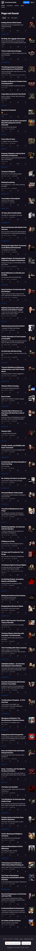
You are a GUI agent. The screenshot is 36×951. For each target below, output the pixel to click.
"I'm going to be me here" (8, 250)
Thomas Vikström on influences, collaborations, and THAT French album (12, 369)
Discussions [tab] (14, 18)
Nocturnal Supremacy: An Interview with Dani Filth (13, 895)
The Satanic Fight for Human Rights (13, 565)
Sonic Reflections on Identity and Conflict (13, 274)
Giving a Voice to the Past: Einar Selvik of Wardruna (12, 818)
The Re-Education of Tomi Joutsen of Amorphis (13, 337)
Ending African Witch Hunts (11, 22)
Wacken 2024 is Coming (10, 386)
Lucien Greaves (21, 75)
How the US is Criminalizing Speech (11, 174)
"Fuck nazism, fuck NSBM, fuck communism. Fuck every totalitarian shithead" (11, 705)
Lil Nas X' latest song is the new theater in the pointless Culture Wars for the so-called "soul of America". (13, 774)
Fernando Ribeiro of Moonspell (12, 493)
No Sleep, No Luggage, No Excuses (13, 38)
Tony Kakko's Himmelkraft (10, 198)
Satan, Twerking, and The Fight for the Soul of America (13, 770)
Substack (9, 947)
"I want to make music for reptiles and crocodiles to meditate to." (12, 532)
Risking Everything (8, 182)
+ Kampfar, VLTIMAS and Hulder (10, 328)
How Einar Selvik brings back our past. (12, 821)
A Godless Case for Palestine (9, 141)
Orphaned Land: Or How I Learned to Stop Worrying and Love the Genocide (14, 123)
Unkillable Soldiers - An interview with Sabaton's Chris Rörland (13, 665)
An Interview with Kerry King (11, 351)
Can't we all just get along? (9, 127)
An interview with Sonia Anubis (10, 608)
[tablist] (9, 18)
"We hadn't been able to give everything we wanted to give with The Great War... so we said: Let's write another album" (13, 669)
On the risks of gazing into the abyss (11, 480)
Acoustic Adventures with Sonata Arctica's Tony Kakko (13, 683)
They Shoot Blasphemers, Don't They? (12, 510)
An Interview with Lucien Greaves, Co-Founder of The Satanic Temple (12, 568)
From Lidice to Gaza (8, 139)
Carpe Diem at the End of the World (13, 94)
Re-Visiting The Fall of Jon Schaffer (13, 478)
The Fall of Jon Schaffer (9, 787)
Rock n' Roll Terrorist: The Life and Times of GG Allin (13, 621)
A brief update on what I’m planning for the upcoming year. (13, 54)
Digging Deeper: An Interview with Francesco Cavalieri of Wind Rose (13, 259)
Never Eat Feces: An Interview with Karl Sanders (13, 290)
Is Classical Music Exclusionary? (12, 908)
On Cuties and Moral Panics (11, 920)
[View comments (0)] (10, 31)
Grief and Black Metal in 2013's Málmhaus (12, 847)
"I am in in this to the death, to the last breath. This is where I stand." (12, 313)
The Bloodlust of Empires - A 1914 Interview (13, 701)
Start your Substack (13, 943)
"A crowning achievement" (9, 598)
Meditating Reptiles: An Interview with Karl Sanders (13, 528)
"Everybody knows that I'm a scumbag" (12, 625)
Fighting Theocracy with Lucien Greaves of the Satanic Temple (12, 309)
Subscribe (26, 2)
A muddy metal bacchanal (8, 433)
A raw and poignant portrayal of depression (14, 882)
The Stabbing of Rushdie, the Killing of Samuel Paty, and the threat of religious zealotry (12, 514)
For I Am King (5, 466)
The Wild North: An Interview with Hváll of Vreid (13, 800)
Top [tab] (8, 18)
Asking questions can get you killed (11, 583)
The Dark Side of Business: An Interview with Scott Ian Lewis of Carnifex (12, 413)
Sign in (32, 2)
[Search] (33, 18)
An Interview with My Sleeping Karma (12, 543)
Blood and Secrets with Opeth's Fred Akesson (14, 228)
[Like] (2, 178)
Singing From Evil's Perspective (12, 734)
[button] (3, 5)
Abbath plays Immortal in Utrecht (13, 326)
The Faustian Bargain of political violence (13, 85)
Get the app (26, 943)
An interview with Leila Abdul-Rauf (11, 277)
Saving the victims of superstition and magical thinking (12, 25)
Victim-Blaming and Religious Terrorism (11, 835)
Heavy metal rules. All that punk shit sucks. (13, 867)
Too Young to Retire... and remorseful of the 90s (13, 354)
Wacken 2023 (6, 431)
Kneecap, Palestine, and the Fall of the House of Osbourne (13, 154)
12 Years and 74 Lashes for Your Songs (12, 553)
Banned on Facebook (8, 110)
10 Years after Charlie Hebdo (11, 213)
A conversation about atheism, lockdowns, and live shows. (13, 495)
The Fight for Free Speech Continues (11, 215)
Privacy (17, 939)
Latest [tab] (4, 18)
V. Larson (13, 235)
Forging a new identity (7, 201)
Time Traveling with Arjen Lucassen (14, 648)
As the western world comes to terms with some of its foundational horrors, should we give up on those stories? (13, 737)
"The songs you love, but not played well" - (13, 450)
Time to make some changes (11, 51)
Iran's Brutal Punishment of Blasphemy (12, 556)
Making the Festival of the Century (13, 595)
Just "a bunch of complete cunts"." (11, 722)
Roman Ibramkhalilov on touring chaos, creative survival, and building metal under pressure (13, 41)
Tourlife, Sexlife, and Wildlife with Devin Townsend (13, 446)
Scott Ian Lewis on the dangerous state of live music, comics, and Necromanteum (13, 418)
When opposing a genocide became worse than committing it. (13, 158)
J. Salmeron (12, 75)
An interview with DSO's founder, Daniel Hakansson (12, 755)
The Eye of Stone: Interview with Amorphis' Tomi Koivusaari (12, 634)
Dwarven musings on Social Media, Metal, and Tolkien (13, 263)
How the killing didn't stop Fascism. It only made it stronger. (13, 72)
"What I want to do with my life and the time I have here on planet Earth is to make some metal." (13, 294)
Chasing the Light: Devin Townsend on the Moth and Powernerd (13, 246)
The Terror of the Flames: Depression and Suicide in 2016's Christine (12, 877)
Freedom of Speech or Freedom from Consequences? (14, 82)
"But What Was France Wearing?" (10, 838)
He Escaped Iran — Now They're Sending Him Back (13, 185)
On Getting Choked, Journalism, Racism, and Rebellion (12, 580)
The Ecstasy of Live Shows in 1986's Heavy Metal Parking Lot (12, 864)
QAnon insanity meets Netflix (9, 923)
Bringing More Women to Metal (12, 606)
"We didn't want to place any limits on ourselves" (12, 638)
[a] (31, 24)
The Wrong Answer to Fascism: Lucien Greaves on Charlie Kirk (12, 68)
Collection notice (28, 939)
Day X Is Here (5, 396)
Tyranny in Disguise (8, 171)
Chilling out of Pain (8, 541)
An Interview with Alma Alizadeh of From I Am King (13, 463)
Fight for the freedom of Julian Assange (12, 399)
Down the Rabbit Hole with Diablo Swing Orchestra (13, 752)
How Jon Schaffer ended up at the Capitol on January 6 (13, 790)
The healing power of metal (9, 851)
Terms (21, 939)
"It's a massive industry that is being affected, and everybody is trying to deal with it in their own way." (13, 899)
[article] (18, 27)
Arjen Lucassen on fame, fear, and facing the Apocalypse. (13, 97)
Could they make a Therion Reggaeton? (12, 373)
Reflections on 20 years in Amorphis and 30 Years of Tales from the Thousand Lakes (14, 341)
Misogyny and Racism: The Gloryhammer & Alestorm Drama (12, 719)
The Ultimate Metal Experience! (10, 388)
